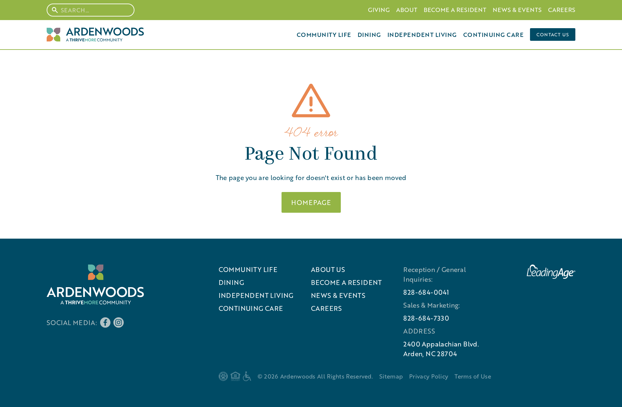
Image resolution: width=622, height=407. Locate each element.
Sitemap (391, 376)
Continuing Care (493, 34)
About (406, 10)
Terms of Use (473, 376)
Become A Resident (455, 10)
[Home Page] (95, 34)
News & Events (517, 10)
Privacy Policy (428, 376)
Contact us (552, 34)
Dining (369, 34)
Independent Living (422, 34)
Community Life (324, 34)
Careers (561, 10)
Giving (379, 10)
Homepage (311, 202)
